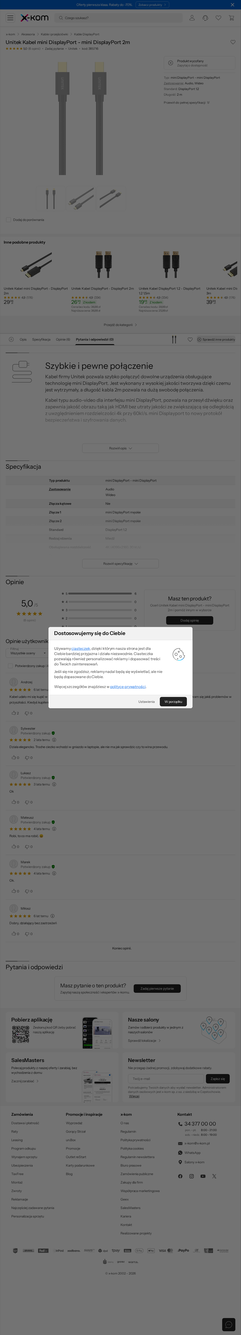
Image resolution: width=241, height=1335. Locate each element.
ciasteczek (80, 648)
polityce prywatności (128, 686)
